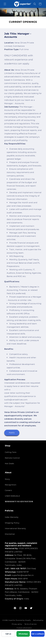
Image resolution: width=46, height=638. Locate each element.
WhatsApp (23, 634)
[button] (5, 4)
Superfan (11, 620)
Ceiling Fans (10, 452)
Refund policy (38, 620)
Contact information (24, 628)
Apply (12, 432)
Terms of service (31, 624)
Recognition (10, 485)
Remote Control (12, 458)
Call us (8, 634)
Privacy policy (17, 624)
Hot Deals (9, 463)
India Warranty (11, 517)
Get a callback (38, 634)
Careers (8, 490)
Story (7, 479)
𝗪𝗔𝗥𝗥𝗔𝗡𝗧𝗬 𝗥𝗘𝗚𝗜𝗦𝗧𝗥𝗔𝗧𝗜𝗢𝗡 (19, 501)
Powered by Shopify (23, 620)
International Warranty (15, 528)
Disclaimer (10, 534)
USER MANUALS (12, 496)
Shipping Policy (12, 523)
